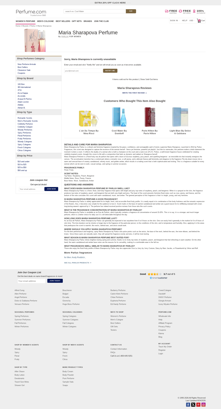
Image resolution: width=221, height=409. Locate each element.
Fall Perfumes (20, 323)
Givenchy (67, 301)
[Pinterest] (198, 404)
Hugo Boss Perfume (71, 304)
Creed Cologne (164, 290)
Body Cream (68, 371)
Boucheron (67, 290)
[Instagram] (203, 404)
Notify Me (110, 71)
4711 (20, 90)
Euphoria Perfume (118, 301)
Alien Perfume (20, 294)
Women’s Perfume (118, 316)
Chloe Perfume (116, 297)
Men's (45, 21)
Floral (17, 356)
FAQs (112, 352)
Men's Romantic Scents (28, 121)
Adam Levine (23, 102)
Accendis (21, 96)
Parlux (65, 37)
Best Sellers (63, 21)
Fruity (17, 359)
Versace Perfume (22, 304)
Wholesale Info (164, 316)
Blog (160, 337)
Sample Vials (68, 382)
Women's (25, 21)
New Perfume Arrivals (27, 64)
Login (160, 353)
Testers (113, 330)
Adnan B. (21, 108)
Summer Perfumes (23, 319)
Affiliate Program (165, 323)
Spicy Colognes (24, 144)
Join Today (55, 281)
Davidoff (161, 294)
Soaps (65, 385)
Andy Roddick (78, 257)
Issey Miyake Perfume (167, 304)
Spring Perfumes (22, 316)
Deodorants (19, 378)
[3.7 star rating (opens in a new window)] (155, 274)
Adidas (20, 105)
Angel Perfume (21, 297)
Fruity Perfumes (24, 138)
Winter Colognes (69, 326)
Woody (17, 349)
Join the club (101, 21)
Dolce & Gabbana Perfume (26, 301)
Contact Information (118, 349)
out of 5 (169, 274)
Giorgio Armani (164, 301)
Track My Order (165, 347)
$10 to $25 (22, 164)
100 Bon (21, 84)
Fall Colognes (68, 323)
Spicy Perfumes (24, 133)
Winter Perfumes (22, 326)
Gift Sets (77, 21)
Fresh (65, 356)
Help (184, 20)
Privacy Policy (164, 326)
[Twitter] (193, 404)
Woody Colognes (25, 141)
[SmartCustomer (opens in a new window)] (158, 278)
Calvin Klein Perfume (119, 294)
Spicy (17, 352)
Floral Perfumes (24, 136)
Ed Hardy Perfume (118, 304)
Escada (66, 297)
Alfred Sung (19, 290)
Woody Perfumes (25, 130)
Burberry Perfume (117, 290)
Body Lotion (19, 375)
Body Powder (68, 375)
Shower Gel (19, 385)
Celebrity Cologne (25, 127)
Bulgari (65, 294)
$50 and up (22, 170)
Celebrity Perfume (25, 124)
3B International (24, 87)
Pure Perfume (68, 378)
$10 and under (24, 161)
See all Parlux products (76, 263)
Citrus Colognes (24, 150)
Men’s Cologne (116, 319)
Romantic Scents (25, 118)
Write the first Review (133, 93)
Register (161, 350)
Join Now (51, 189)
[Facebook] (188, 404)
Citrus (65, 359)
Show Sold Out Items (149, 79)
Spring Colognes (69, 316)
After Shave (19, 371)
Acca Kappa (23, 93)
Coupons (21, 73)
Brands (88, 21)
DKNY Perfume (165, 297)
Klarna (161, 333)
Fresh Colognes (24, 147)
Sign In (174, 20)
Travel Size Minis (22, 382)
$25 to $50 (22, 167)
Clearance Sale (24, 70)
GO (130, 11)
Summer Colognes (70, 319)
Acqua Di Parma (24, 99)
